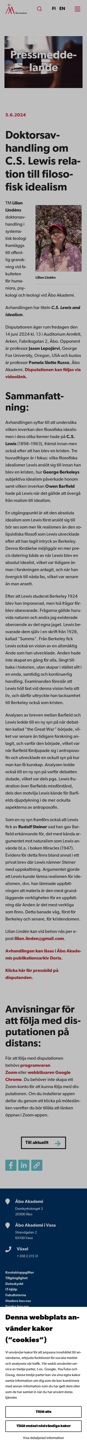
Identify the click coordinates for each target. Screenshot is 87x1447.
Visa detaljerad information (43, 1438)
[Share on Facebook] (11, 1165)
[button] (36, 1165)
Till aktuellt (36, 1143)
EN (62, 9)
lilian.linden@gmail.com (39, 939)
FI (54, 9)
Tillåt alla (43, 1412)
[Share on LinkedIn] (23, 1165)
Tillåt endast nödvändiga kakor (44, 1426)
